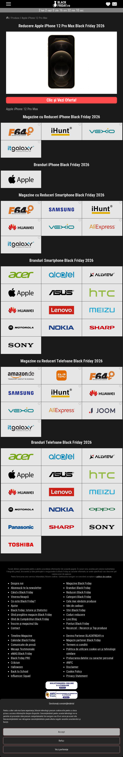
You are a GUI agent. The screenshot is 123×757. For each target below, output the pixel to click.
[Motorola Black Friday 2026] (21, 327)
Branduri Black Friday (78, 587)
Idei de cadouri (74, 605)
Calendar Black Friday (23, 640)
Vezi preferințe (61, 749)
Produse (15, 17)
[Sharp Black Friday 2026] (102, 327)
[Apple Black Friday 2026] (21, 179)
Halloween (17, 667)
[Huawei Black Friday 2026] (21, 227)
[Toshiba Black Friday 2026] (21, 544)
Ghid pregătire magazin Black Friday (31, 614)
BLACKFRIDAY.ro (63, 4)
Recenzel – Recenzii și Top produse (86, 628)
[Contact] (114, 4)
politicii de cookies (103, 577)
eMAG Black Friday (21, 653)
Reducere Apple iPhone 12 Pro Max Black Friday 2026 (62, 26)
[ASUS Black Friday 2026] (61, 292)
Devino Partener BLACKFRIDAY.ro (85, 635)
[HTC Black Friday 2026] (102, 292)
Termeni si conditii (77, 644)
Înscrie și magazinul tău (24, 623)
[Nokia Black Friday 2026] (61, 327)
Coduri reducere (75, 614)
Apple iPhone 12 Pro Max (34, 17)
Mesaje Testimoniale (23, 649)
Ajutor (14, 605)
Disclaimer (72, 667)
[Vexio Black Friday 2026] (102, 131)
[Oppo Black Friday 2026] (102, 509)
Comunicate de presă (23, 644)
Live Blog (71, 619)
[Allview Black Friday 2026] (102, 275)
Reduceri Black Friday (78, 592)
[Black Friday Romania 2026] (55, 5)
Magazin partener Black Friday (83, 640)
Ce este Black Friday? (23, 601)
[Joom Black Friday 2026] (102, 410)
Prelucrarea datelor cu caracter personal (89, 658)
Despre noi (17, 583)
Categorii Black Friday (78, 596)
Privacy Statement (77, 676)
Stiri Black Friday (76, 610)
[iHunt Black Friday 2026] (61, 131)
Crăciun (15, 662)
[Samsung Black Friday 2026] (61, 209)
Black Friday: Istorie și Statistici (29, 610)
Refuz (61, 740)
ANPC (69, 662)
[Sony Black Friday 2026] (21, 345)
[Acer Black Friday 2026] (21, 275)
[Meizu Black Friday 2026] (102, 310)
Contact (15, 628)
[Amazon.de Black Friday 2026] (21, 375)
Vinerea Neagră (20, 596)
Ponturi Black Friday (77, 623)
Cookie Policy (74, 671)
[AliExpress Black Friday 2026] (102, 227)
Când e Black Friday (22, 592)
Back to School (19, 671)
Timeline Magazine (21, 635)
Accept (61, 732)
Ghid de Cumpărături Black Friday (30, 619)
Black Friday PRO (20, 658)
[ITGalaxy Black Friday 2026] (21, 149)
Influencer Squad (20, 676)
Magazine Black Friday (79, 583)
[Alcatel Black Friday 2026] (61, 275)
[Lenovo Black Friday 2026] (61, 310)
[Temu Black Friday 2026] (61, 375)
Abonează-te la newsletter (26, 587)
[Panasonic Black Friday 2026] (21, 527)
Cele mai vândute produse (81, 601)
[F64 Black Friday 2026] (21, 131)
